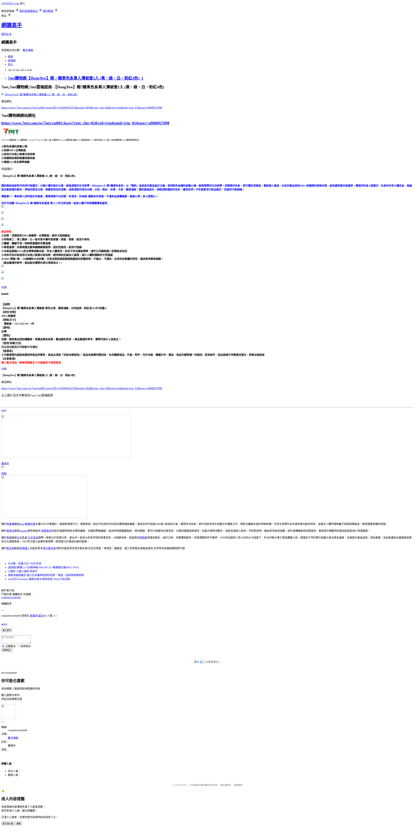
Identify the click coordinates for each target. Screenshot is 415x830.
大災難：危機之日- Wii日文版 (24, 563)
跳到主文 (6, 34)
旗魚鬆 (143, 537)
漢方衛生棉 (49, 548)
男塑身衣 (46, 530)
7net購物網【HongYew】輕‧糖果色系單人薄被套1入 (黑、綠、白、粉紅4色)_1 (75, 78)
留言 (40, 615)
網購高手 (11, 25)
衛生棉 (10, 548)
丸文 (19, 537)
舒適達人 (24, 548)
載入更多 (7, 630)
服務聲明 (238, 785)
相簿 (10, 56)
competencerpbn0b (11, 597)
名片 (10, 64)
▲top (4, 624)
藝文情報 (28, 50)
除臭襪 (10, 524)
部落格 (12, 60)
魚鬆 (3, 473)
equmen (23, 530)
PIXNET (183, 785)
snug (3, 410)
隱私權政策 (225, 785)
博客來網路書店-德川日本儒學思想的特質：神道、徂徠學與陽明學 (46, 575)
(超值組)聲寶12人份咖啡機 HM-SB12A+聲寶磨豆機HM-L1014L (43, 567)
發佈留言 (7, 650)
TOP (4, 287)
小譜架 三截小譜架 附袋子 (23, 571)
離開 (19, 823)
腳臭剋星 (30, 524)
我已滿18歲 (8, 823)
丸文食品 (33, 537)
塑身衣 (5, 463)
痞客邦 (34, 615)
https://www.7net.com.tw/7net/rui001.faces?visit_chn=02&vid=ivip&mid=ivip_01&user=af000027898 (85, 123)
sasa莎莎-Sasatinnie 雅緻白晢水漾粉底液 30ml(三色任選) (39, 579)
